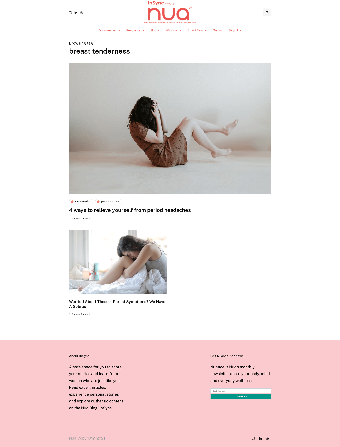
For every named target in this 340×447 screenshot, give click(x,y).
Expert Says (195, 30)
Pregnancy (133, 30)
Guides (217, 30)
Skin (153, 30)
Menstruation (107, 30)
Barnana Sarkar (80, 218)
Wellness (171, 30)
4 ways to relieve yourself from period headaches (130, 210)
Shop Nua (234, 30)
